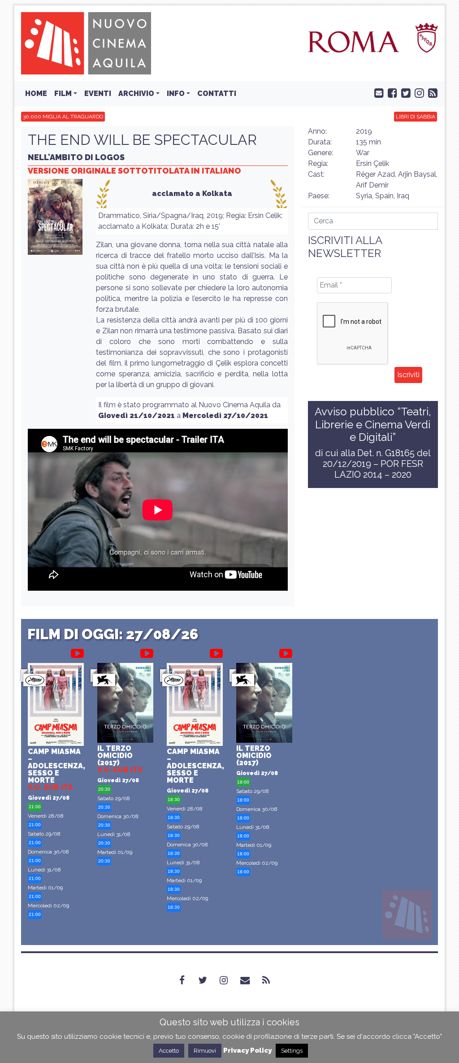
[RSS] (271, 980)
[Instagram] (229, 980)
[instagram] (417, 92)
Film (63, 93)
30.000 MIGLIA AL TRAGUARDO (63, 116)
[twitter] (404, 92)
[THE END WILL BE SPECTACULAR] (55, 219)
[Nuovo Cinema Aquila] (86, 43)
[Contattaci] (377, 92)
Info (176, 93)
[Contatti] (250, 980)
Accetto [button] (169, 1050)
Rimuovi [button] (205, 1050)
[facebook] (390, 92)
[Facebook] (187, 980)
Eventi (97, 93)
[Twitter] (208, 980)
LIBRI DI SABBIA (415, 116)
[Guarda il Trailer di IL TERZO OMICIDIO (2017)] (146, 651)
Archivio (136, 93)
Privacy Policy (247, 1050)
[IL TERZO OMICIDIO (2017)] (125, 704)
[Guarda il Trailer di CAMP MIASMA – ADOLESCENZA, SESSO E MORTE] (77, 651)
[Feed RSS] (430, 92)
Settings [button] (292, 1050)
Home (36, 93)
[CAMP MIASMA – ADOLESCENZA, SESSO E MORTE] (56, 705)
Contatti (216, 93)
